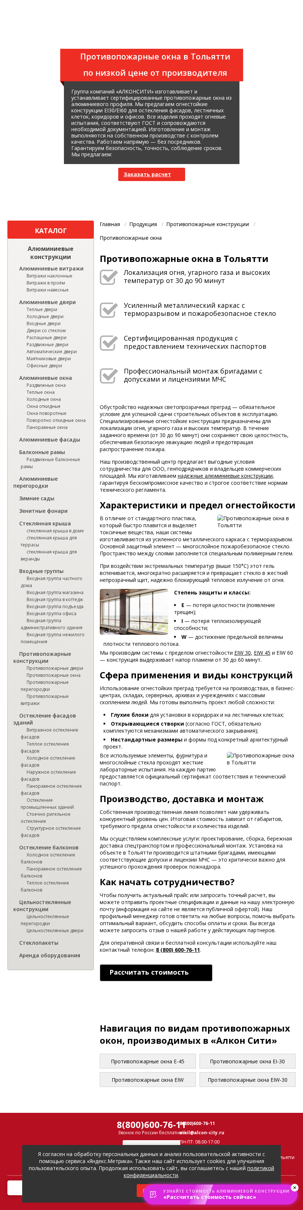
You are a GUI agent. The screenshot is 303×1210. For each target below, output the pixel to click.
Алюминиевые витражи (51, 268)
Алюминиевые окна (45, 377)
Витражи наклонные (49, 276)
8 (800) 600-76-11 (178, 949)
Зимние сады (36, 498)
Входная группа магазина (55, 592)
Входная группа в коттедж (55, 599)
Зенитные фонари (43, 510)
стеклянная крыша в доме (55, 531)
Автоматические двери (52, 351)
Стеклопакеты (38, 942)
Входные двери (44, 323)
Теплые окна (41, 392)
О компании (163, 36)
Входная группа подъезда (55, 606)
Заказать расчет (147, 174)
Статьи (235, 36)
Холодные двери (45, 316)
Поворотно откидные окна (56, 420)
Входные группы (41, 571)
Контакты (203, 36)
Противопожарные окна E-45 (147, 1061)
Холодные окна (44, 399)
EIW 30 (242, 652)
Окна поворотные (47, 413)
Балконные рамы (42, 452)
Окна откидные (44, 406)
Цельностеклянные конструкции (42, 906)
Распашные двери (47, 337)
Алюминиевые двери (47, 302)
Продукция (42, 36)
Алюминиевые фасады (49, 439)
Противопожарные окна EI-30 (247, 1061)
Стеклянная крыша (45, 523)
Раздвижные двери (47, 344)
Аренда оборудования (49, 955)
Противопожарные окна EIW (148, 1079)
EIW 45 (262, 652)
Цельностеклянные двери (55, 930)
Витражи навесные (48, 290)
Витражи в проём (46, 283)
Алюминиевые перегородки (35, 482)
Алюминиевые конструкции (51, 253)
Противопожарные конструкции (42, 657)
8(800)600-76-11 (151, 1124)
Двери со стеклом (46, 330)
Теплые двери (42, 309)
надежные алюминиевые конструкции (225, 475)
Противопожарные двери (55, 668)
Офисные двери (44, 365)
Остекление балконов (49, 847)
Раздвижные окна (46, 385)
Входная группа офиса (51, 613)
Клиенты (125, 36)
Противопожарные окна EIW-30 (247, 1079)
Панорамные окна (47, 427)
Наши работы (85, 36)
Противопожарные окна (54, 675)
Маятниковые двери (49, 358)
